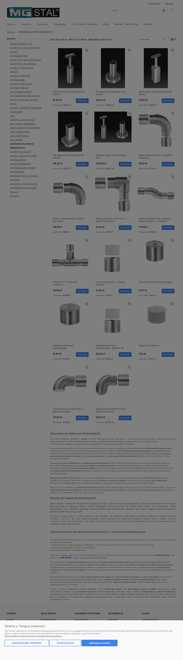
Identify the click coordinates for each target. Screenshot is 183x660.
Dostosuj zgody (65, 643)
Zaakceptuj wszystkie (99, 643)
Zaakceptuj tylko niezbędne (26, 643)
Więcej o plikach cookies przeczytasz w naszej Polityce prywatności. (33, 636)
